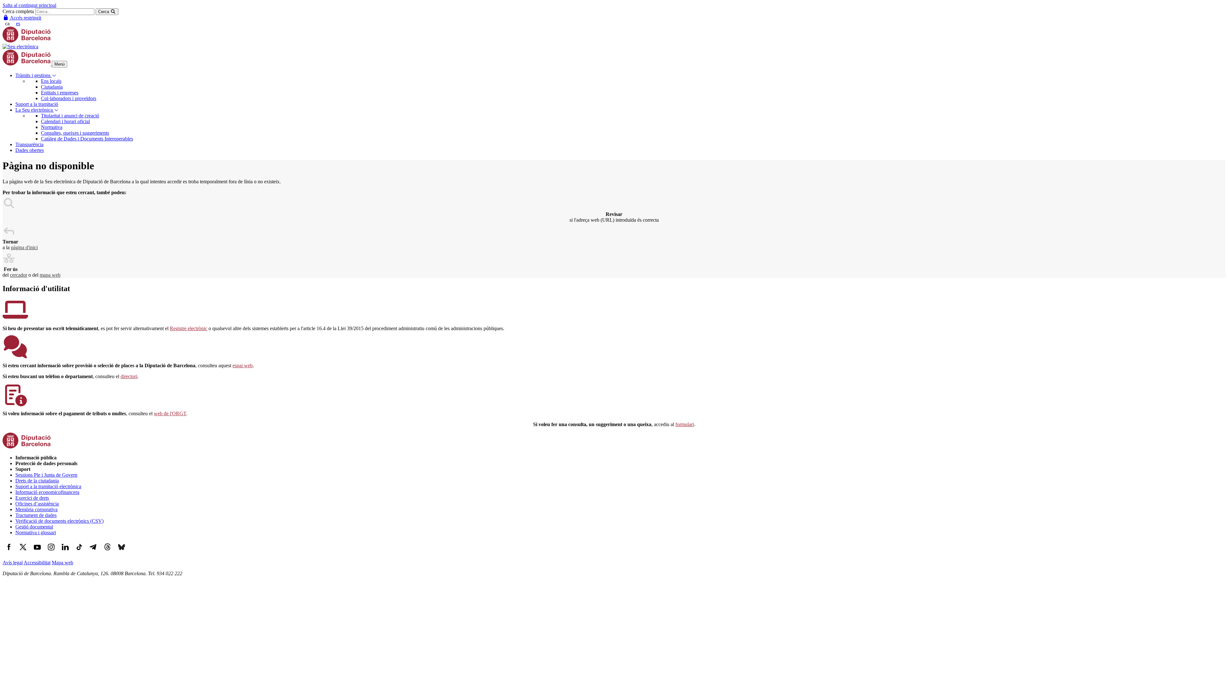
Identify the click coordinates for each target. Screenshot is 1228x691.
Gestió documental (34, 526)
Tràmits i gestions (33, 75)
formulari (684, 424)
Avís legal (13, 562)
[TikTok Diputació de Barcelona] (79, 551)
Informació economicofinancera (47, 492)
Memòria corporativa (36, 509)
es (18, 23)
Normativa (51, 127)
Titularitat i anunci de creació (70, 115)
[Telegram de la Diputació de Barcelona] (93, 551)
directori (129, 376)
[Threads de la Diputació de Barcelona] (107, 551)
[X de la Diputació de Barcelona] (23, 551)
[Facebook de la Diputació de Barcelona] (9, 551)
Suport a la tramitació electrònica (48, 486)
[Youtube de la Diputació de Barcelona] (37, 551)
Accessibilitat (37, 562)
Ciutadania (52, 87)
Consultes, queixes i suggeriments (75, 133)
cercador (18, 275)
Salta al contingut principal (29, 5)
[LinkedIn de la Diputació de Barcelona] (65, 551)
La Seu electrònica (34, 110)
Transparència (29, 144)
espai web (242, 365)
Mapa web (62, 562)
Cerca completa (18, 11)
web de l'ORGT (170, 413)
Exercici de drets (32, 498)
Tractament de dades (36, 515)
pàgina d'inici (24, 247)
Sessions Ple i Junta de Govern (46, 475)
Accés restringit (25, 17)
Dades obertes (29, 150)
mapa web (50, 275)
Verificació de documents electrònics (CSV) (59, 521)
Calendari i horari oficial (65, 121)
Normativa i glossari (35, 532)
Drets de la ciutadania (37, 480)
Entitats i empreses (59, 92)
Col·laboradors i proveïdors (68, 98)
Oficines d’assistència (37, 503)
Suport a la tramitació (36, 104)
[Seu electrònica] (20, 46)
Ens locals (51, 81)
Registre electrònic (188, 328)
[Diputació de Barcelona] (27, 41)
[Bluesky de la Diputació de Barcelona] (121, 551)
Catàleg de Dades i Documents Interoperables (87, 138)
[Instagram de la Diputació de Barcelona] (51, 551)
